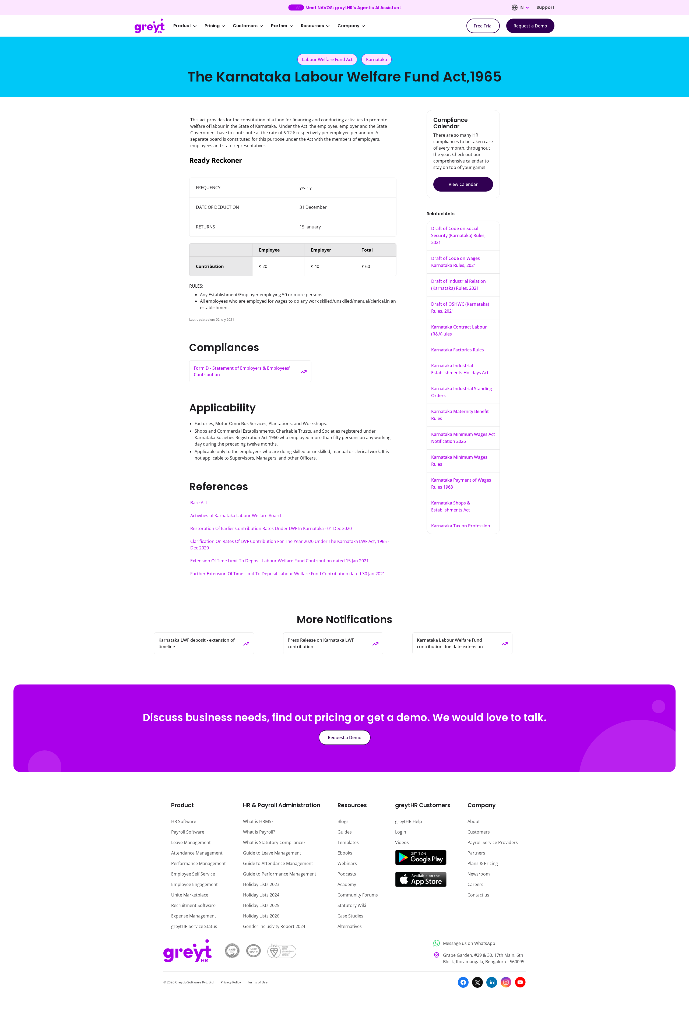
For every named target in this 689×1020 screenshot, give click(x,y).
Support (545, 7)
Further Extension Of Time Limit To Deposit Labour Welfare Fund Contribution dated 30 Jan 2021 (287, 574)
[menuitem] (188, 25)
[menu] (272, 25)
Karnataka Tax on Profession (460, 526)
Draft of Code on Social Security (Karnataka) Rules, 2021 (458, 235)
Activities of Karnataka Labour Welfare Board (235, 515)
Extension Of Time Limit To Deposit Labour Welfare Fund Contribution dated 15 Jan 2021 (279, 561)
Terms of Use (257, 982)
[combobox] (524, 7)
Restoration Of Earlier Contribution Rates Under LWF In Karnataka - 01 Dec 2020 (271, 528)
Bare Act (198, 503)
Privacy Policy (231, 982)
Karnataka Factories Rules (457, 350)
